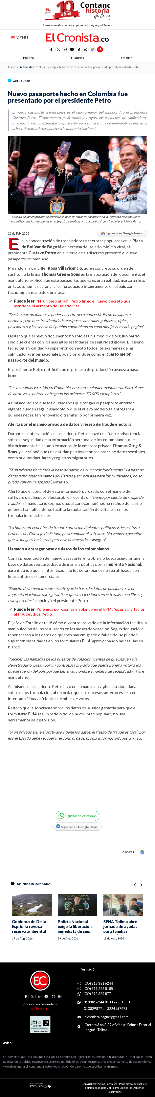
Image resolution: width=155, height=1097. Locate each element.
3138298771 (94, 1008)
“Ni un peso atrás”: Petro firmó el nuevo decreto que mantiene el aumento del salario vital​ (72, 303)
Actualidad (27, 67)
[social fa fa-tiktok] (79, 50)
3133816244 (94, 1002)
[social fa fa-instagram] (65, 50)
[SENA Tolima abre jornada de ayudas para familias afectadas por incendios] (123, 905)
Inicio (11, 67)
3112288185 (117, 1002)
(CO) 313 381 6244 (98, 983)
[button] (86, 50)
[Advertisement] (41, 773)
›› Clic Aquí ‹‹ (40, 1009)
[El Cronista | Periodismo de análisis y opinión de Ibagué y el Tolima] (77, 37)
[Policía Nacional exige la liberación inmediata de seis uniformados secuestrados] (77, 905)
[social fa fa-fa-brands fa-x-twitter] (58, 50)
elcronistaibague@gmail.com (106, 1017)
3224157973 (117, 1008)
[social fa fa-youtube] (72, 50)
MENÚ (21, 37)
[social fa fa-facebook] (51, 50)
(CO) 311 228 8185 (98, 988)
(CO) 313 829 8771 (98, 994)
